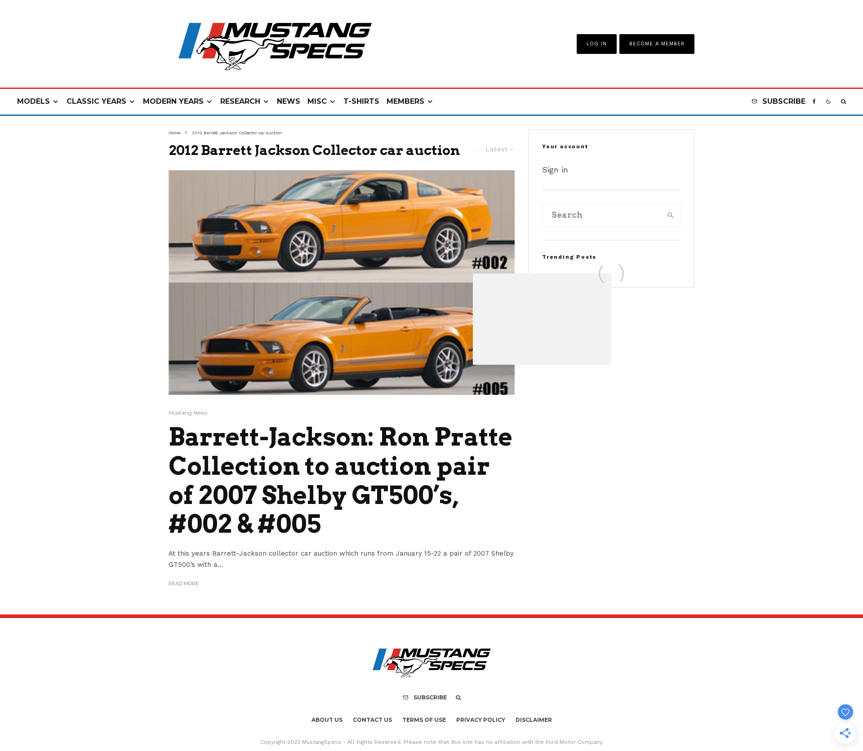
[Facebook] (814, 102)
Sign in (555, 169)
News (288, 101)
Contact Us (372, 719)
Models (33, 101)
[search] (670, 215)
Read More (184, 583)
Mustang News (188, 412)
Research (240, 101)
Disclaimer (534, 719)
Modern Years (173, 101)
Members (405, 101)
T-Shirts (361, 101)
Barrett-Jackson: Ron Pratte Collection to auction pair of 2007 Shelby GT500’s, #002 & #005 (340, 481)
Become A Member (657, 44)
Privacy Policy (480, 719)
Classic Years (96, 101)
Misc (317, 101)
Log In (597, 44)
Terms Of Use (424, 719)
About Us (327, 719)
